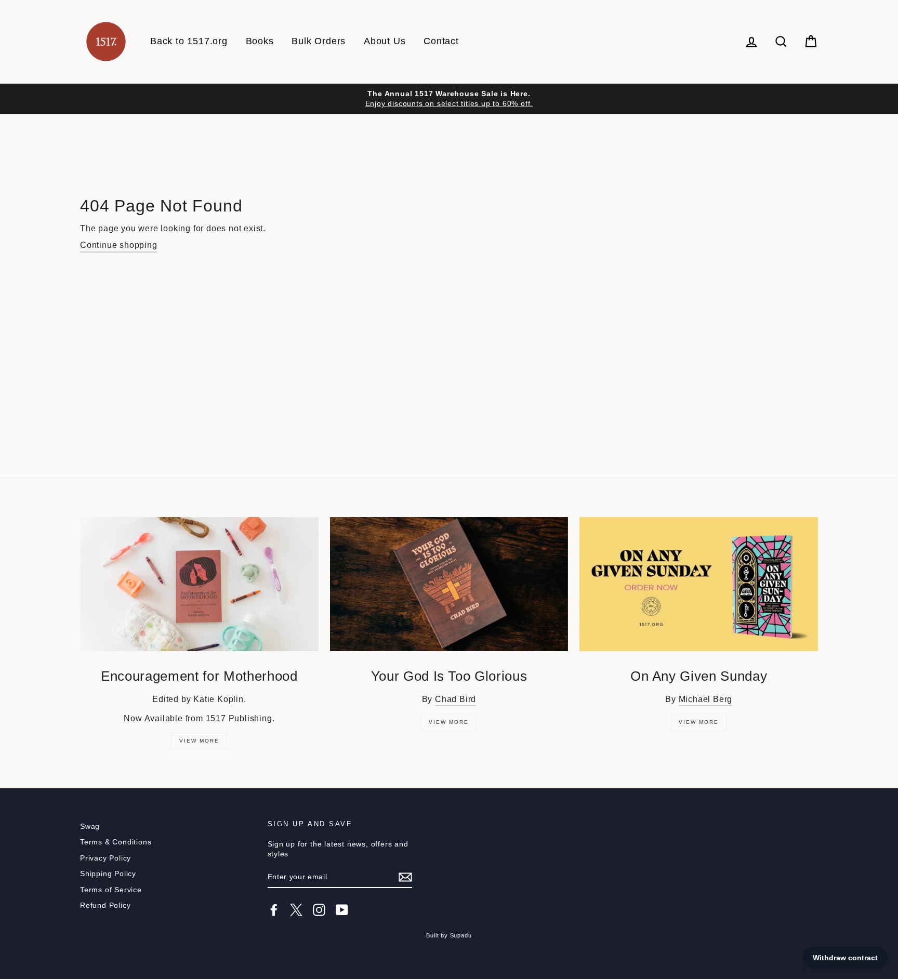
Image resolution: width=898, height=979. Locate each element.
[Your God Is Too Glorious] (449, 584)
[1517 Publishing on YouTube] (342, 910)
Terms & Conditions (115, 842)
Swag (90, 826)
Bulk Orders (319, 41)
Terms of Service (111, 890)
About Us (384, 41)
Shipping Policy (108, 874)
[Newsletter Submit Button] (405, 877)
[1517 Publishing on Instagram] (319, 910)
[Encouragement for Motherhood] (199, 584)
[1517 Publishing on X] (296, 910)
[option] (449, 99)
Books (260, 41)
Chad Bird (455, 699)
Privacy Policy (105, 858)
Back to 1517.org (189, 41)
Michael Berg (706, 699)
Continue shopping (118, 245)
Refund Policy (105, 905)
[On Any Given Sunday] (698, 584)
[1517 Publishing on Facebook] (274, 910)
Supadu (461, 935)
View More (199, 741)
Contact (441, 41)
